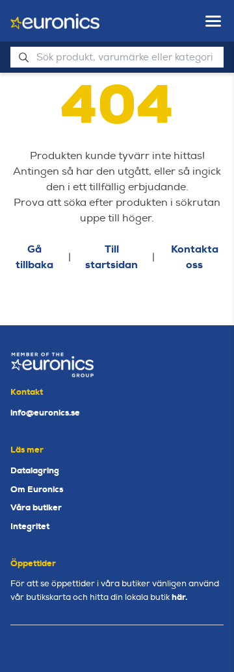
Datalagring (34, 470)
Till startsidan (111, 256)
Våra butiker (36, 507)
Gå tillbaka (34, 256)
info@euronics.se (45, 412)
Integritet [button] (29, 526)
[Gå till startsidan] (54, 21)
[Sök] (23, 57)
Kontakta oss (194, 256)
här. (179, 597)
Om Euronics (36, 489)
